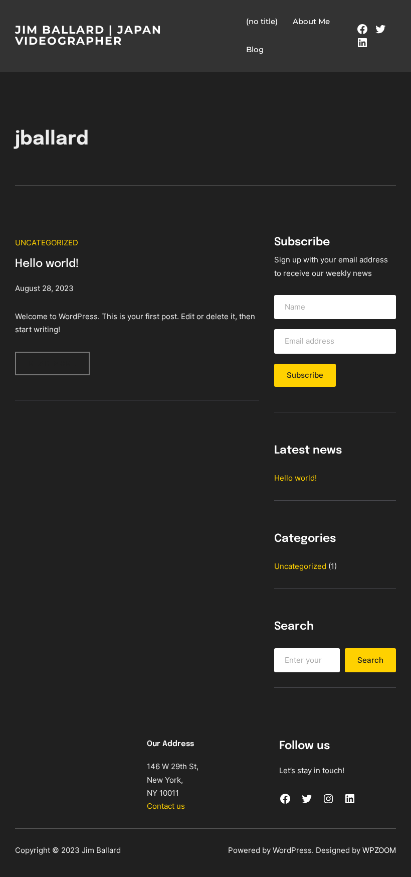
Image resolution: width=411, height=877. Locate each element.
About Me (311, 21)
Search (370, 660)
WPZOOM (379, 850)
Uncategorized (46, 242)
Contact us (166, 806)
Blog (255, 49)
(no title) (262, 21)
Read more (59, 367)
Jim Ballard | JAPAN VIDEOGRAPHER (88, 35)
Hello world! (47, 263)
